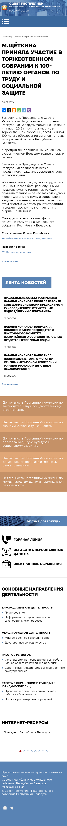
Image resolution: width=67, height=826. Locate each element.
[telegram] (11, 808)
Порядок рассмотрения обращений (29, 699)
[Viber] (29, 110)
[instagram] (5, 808)
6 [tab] (39, 752)
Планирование (15, 612)
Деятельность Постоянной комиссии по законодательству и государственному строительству (33, 406)
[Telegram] (24, 110)
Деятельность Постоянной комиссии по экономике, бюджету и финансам (33, 424)
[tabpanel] (33, 732)
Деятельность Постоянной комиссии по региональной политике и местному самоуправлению (33, 462)
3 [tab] (28, 752)
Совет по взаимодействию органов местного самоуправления (35, 669)
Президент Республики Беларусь (27, 732)
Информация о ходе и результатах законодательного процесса (27, 619)
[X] (9, 110)
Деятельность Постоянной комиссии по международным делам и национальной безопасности (33, 481)
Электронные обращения (38, 564)
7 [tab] (43, 752)
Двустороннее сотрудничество (25, 642)
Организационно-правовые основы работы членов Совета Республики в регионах (34, 661)
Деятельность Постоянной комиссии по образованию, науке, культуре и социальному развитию (33, 442)
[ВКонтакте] (4, 110)
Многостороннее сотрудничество (27, 637)
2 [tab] (24, 752)
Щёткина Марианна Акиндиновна (29, 238)
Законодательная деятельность (27, 607)
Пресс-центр (20, 36)
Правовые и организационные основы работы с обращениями (30, 693)
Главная (6, 36)
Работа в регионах (18, 252)
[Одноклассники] (14, 110)
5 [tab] (36, 752)
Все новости (10, 261)
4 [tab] (32, 752)
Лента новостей (38, 36)
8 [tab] (47, 752)
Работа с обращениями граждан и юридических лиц (29, 684)
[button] (5, 21)
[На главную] (4, 8)
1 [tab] (21, 752)
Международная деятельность (26, 632)
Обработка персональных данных (38, 552)
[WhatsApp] (19, 110)
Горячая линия (28, 540)
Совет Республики (34, 5)
